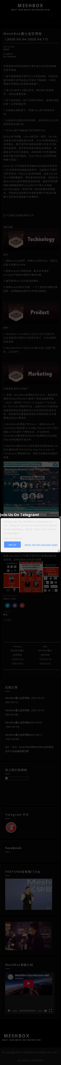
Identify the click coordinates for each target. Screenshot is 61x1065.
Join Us (12, 544)
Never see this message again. (41, 544)
